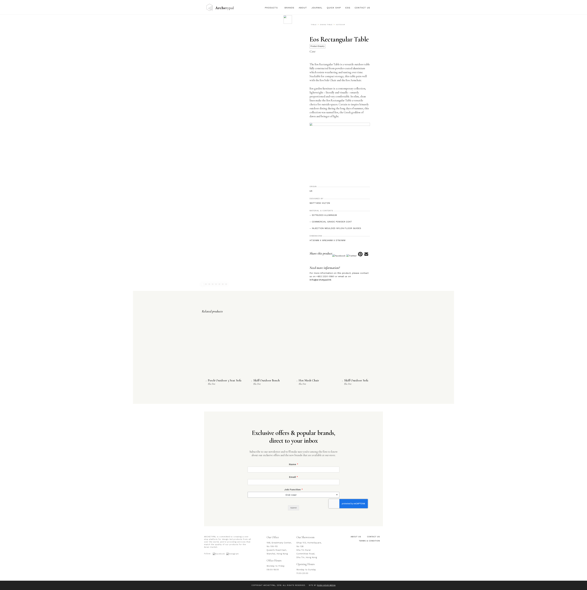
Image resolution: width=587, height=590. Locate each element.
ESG (347, 7)
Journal (316, 7)
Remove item (334, 494)
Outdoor (340, 24)
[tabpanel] (213, 222)
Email (293, 477)
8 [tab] (226, 284)
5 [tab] (216, 284)
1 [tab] (202, 284)
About (303, 7)
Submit (293, 508)
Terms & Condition (369, 541)
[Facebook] (338, 255)
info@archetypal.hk (320, 279)
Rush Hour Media (326, 585)
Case (313, 51)
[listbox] (293, 495)
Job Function (293, 489)
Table (313, 24)
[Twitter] (351, 255)
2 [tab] (206, 284)
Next (280, 222)
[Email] (366, 255)
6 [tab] (219, 284)
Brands (289, 7)
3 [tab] (209, 284)
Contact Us (362, 7)
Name (293, 464)
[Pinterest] (360, 255)
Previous (146, 222)
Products (271, 7)
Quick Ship (334, 7)
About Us (356, 537)
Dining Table (326, 24)
